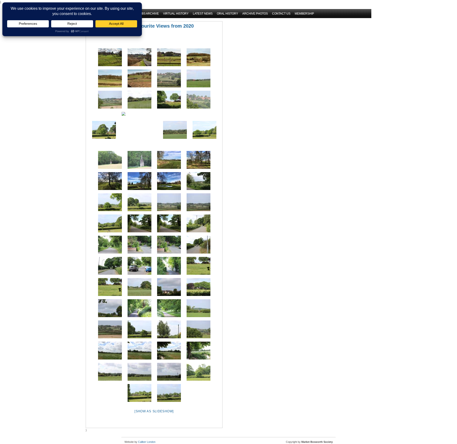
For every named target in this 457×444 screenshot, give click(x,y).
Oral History (227, 13)
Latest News (203, 13)
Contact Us (281, 13)
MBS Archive (149, 13)
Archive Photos (255, 13)
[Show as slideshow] (154, 411)
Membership (304, 13)
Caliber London (146, 441)
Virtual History (176, 13)
